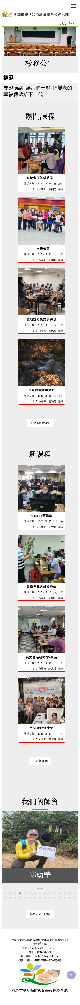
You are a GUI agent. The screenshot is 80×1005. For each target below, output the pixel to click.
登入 (72, 23)
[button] (5, 893)
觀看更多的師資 (40, 914)
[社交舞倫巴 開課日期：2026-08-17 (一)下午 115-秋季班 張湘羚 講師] (40, 266)
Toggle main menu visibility (73, 6)
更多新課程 (40, 761)
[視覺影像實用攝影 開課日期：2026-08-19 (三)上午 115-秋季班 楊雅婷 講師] (40, 407)
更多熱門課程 (40, 423)
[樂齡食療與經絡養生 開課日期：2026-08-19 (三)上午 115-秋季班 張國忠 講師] (40, 195)
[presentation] (38, 888)
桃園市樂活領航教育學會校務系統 (40, 15)
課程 (63, 23)
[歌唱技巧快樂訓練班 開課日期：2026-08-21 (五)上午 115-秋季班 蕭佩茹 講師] (40, 337)
